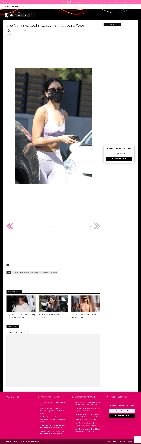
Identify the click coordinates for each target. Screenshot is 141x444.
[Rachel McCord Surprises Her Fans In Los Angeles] (85, 303)
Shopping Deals (124, 2)
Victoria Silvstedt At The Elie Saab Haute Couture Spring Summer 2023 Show (53, 426)
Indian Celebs (18, 6)
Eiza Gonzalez (24, 273)
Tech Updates (98, 2)
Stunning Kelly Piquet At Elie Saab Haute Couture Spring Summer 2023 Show (53, 432)
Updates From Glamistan (51, 397)
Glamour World (88, 2)
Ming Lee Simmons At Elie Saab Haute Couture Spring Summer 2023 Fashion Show (52, 411)
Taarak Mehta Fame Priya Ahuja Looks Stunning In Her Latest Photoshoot (87, 424)
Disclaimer (122, 442)
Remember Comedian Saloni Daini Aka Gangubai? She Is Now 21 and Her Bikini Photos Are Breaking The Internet (87, 417)
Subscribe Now (119, 159)
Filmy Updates (78, 2)
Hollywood (34, 273)
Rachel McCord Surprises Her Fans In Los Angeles (85, 315)
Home (7, 6)
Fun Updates (107, 2)
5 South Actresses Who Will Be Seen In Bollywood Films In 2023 (87, 410)
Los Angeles (44, 273)
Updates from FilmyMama (85, 397)
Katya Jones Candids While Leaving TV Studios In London (21, 315)
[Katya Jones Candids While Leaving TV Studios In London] (21, 303)
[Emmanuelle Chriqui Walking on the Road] (53, 303)
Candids (15, 273)
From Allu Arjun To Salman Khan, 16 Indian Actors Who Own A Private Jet (88, 430)
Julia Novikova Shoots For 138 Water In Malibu (52, 403)
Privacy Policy (112, 442)
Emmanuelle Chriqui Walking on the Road (52, 315)
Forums (115, 2)
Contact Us (133, 2)
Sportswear (53, 273)
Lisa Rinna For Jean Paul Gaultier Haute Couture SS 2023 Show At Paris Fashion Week (52, 419)
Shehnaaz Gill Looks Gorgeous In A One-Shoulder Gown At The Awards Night (87, 403)
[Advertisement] (53, 53)
